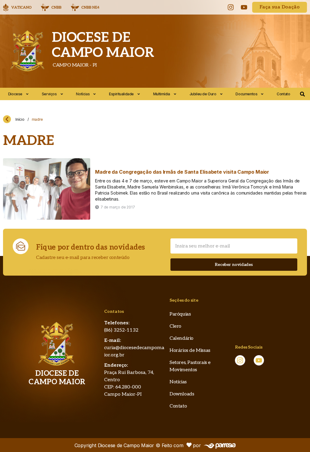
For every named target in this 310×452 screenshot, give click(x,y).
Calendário (181, 338)
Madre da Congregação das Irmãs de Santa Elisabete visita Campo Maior (182, 172)
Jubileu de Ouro (203, 94)
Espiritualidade (121, 94)
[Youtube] (244, 7)
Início (20, 119)
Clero (175, 326)
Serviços (49, 94)
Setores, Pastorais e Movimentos (190, 366)
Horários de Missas (190, 350)
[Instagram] (230, 7)
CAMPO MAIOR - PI (74, 65)
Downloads (182, 394)
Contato (283, 94)
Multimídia (161, 94)
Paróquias (180, 314)
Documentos (246, 94)
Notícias (83, 94)
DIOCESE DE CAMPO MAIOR (103, 45)
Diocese (15, 94)
